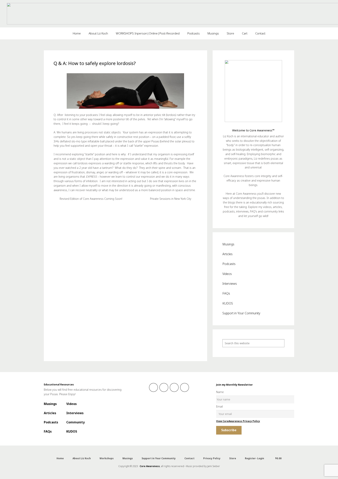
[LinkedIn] (174, 387)
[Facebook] (153, 387)
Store (232, 458)
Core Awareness (150, 466)
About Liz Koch (82, 458)
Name (220, 392)
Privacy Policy (211, 458)
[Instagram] (163, 387)
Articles (227, 254)
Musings (228, 244)
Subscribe (228, 430)
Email (219, 406)
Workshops (107, 458)
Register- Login (254, 458)
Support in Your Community (241, 313)
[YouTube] (184, 387)
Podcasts (229, 264)
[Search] (280, 343)
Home (60, 458)
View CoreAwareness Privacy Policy (238, 421)
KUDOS (227, 303)
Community (75, 422)
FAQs (226, 293)
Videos (227, 274)
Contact (189, 458)
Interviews (229, 283)
